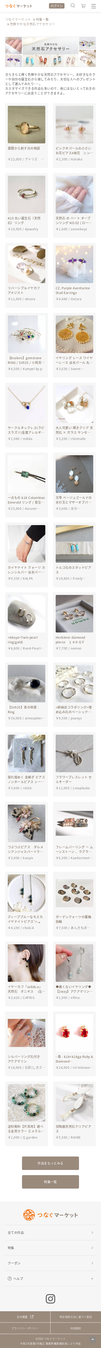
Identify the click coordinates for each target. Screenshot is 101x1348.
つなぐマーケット (18, 19)
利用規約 (75, 1328)
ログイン (57, 6)
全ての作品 (16, 1232)
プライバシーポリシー (25, 1328)
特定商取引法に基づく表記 (76, 1317)
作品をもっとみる (50, 1163)
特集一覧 (42, 19)
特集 (11, 1248)
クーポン (14, 1263)
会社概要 (22, 1317)
